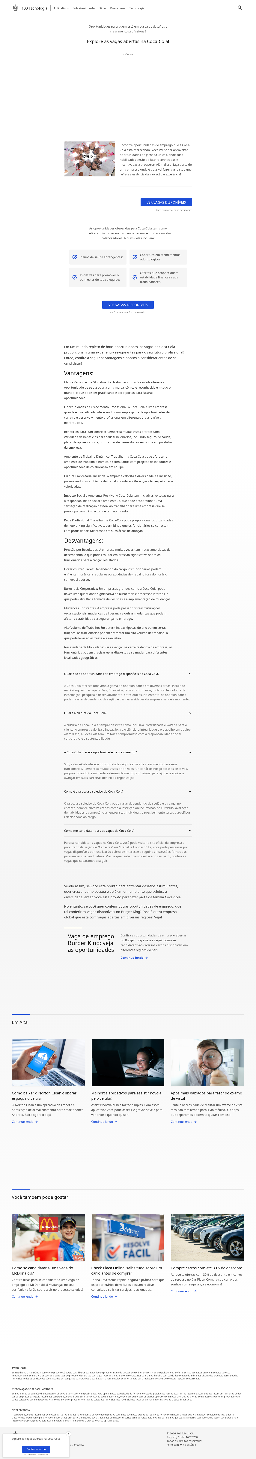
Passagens (117, 8)
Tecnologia (136, 8)
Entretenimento (84, 8)
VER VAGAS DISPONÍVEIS (166, 202)
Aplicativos (61, 8)
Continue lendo (36, 1449)
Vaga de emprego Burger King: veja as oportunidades (91, 943)
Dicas (102, 8)
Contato (79, 1445)
